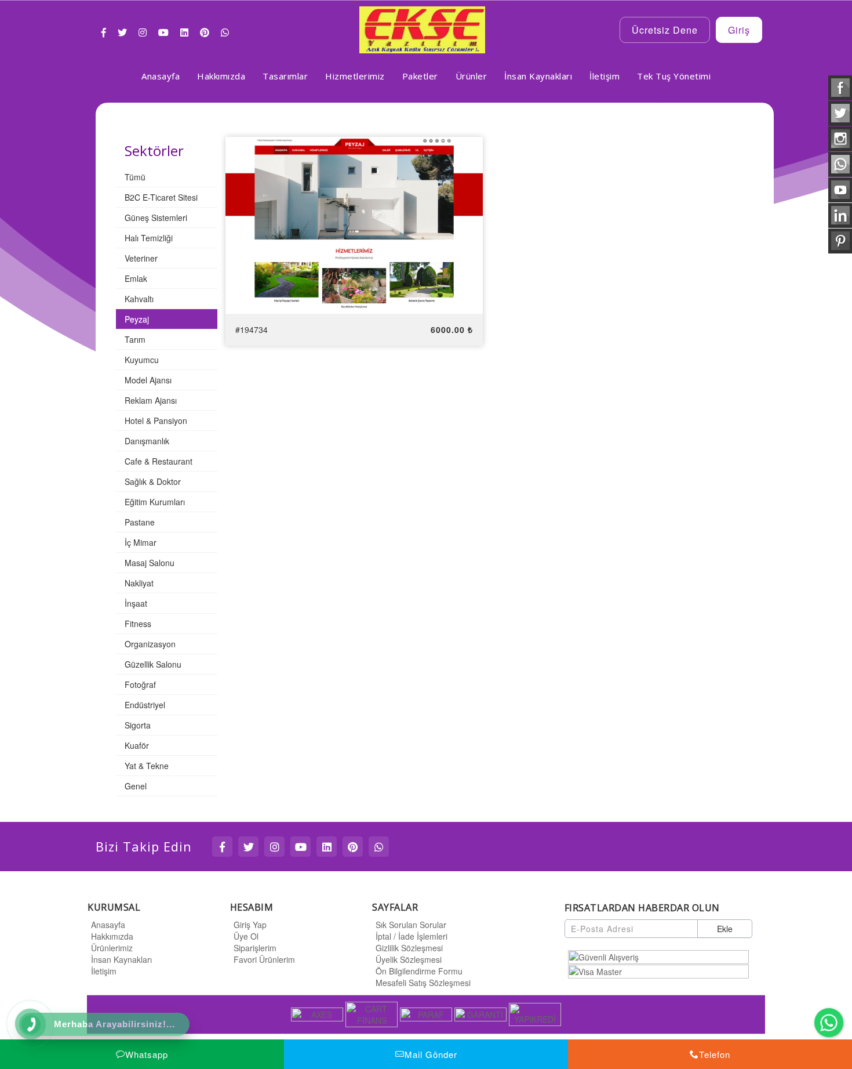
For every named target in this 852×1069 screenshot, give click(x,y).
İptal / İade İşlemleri (411, 936)
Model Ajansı (148, 380)
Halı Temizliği (149, 238)
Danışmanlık (147, 441)
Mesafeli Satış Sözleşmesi (423, 982)
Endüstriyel (145, 705)
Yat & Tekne (147, 765)
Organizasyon (150, 644)
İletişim (103, 971)
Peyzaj (137, 319)
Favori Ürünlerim (264, 959)
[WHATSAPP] (379, 846)
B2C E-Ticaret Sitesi (161, 197)
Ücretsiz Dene (665, 30)
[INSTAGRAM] (274, 846)
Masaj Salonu (149, 562)
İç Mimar (140, 542)
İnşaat (136, 603)
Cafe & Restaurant (158, 461)
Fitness (138, 623)
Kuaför (137, 745)
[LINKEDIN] (326, 846)
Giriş (739, 30)
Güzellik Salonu (153, 664)
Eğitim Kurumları (155, 502)
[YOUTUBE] (300, 846)
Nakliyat (139, 583)
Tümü (135, 177)
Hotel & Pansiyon (156, 420)
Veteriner (141, 258)
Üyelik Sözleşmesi (409, 959)
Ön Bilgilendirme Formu (419, 971)
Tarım (135, 339)
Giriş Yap (250, 924)
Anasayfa (108, 924)
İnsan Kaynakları (121, 959)
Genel (136, 786)
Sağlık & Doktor (153, 481)
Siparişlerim (255, 948)
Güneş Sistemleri (156, 217)
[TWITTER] (248, 846)
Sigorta (138, 725)
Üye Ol (246, 936)
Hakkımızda (112, 936)
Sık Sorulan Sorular (411, 924)
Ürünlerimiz (112, 948)
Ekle (725, 928)
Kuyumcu (142, 359)
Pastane (140, 522)
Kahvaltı (139, 299)
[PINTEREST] (353, 846)
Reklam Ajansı (151, 400)
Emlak (136, 278)
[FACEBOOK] (222, 846)
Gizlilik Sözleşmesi (409, 948)
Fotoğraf (140, 684)
